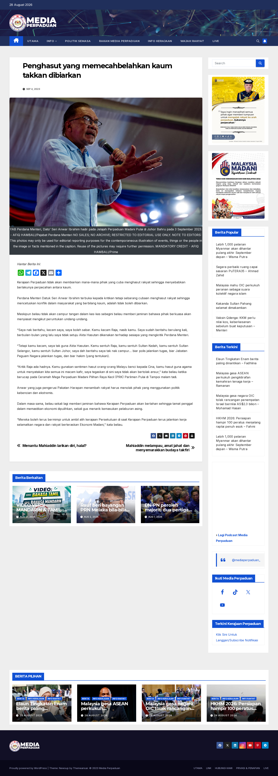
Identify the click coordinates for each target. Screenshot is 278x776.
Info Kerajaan (36, 699)
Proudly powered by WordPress (28, 768)
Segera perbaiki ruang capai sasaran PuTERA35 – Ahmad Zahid (237, 271)
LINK (208, 768)
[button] (257, 41)
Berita (20, 699)
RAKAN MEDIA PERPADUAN (119, 41)
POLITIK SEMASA (78, 41)
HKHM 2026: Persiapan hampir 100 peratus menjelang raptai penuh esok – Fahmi (238, 422)
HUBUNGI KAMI (223, 768)
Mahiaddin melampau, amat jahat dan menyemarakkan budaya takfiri (157, 448)
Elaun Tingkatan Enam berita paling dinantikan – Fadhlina (41, 708)
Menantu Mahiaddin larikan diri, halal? (55, 446)
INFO (51, 41)
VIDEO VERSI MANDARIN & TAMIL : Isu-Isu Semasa (39, 509)
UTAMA (33, 41)
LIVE (216, 41)
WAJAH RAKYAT (192, 41)
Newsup (64, 768)
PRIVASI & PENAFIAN (248, 768)
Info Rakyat (54, 699)
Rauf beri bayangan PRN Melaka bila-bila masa (103, 509)
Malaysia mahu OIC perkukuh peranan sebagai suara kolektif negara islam (238, 289)
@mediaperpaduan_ (246, 560)
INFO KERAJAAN (160, 41)
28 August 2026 (31, 715)
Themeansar (80, 768)
